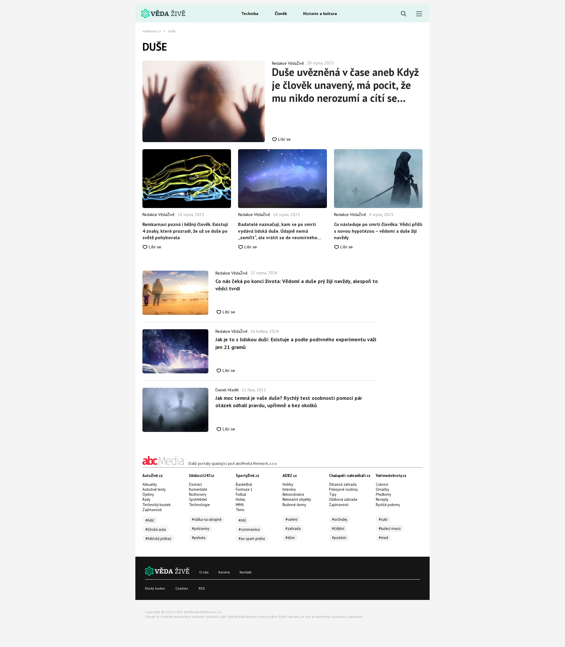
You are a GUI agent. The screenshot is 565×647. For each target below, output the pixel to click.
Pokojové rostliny (343, 489)
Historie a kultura (320, 13)
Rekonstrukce (293, 494)
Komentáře (198, 489)
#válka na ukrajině (207, 519)
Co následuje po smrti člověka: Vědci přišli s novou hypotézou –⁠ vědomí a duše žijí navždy (378, 230)
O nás (204, 572)
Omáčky (382, 489)
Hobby (287, 484)
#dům (290, 537)
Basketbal (244, 484)
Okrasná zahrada (343, 484)
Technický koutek (156, 504)
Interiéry (289, 489)
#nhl (242, 520)
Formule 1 (244, 489)
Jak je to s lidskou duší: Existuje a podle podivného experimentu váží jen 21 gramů (295, 343)
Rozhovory (197, 494)
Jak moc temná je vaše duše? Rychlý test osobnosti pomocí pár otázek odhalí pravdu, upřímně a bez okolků (288, 402)
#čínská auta (155, 529)
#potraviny (200, 528)
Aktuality (149, 484)
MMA (240, 504)
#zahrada (293, 528)
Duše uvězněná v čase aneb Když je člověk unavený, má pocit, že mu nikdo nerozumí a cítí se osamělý (345, 85)
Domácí (195, 484)
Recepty (382, 499)
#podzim (339, 537)
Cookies (181, 588)
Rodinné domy (294, 504)
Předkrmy (383, 494)
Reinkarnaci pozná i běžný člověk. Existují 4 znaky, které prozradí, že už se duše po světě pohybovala (185, 230)
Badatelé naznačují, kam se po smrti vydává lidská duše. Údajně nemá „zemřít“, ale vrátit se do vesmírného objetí (277, 231)
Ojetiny (148, 494)
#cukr (383, 519)
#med (383, 537)
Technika (249, 13)
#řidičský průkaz (158, 538)
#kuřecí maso (390, 528)
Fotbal (241, 494)
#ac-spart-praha (252, 538)
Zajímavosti (152, 509)
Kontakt (246, 572)
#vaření (291, 519)
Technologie (199, 504)
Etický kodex (155, 588)
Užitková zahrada (343, 499)
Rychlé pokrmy (388, 504)
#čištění (338, 528)
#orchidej (339, 519)
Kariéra (224, 572)
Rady (146, 499)
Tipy (332, 494)
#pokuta (198, 537)
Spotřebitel (198, 499)
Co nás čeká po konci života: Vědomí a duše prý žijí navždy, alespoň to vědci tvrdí (296, 285)
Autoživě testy (154, 489)
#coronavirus (249, 529)
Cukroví (382, 484)
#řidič (149, 520)
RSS (202, 588)
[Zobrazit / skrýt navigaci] (419, 14)
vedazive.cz (151, 31)
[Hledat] (403, 14)
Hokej (240, 499)
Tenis (240, 509)
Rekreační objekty (296, 499)
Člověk (281, 13)
